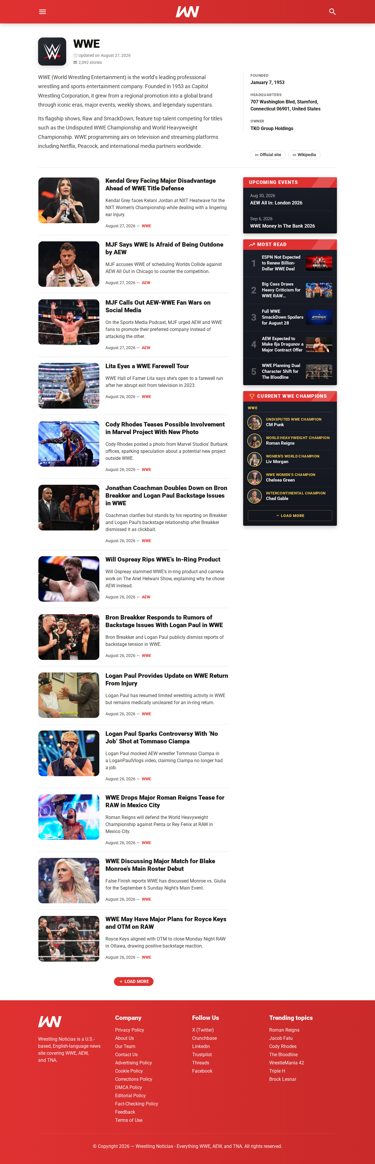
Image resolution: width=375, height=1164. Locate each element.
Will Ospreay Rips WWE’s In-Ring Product (162, 559)
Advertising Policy (133, 1063)
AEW (146, 282)
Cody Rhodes (282, 1046)
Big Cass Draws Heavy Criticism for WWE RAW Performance (281, 290)
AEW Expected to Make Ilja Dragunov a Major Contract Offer (283, 344)
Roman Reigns (284, 1030)
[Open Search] (332, 11)
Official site (270, 154)
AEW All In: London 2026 (276, 203)
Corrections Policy (133, 1079)
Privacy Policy (129, 1030)
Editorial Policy (130, 1095)
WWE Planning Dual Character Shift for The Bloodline (281, 371)
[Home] (50, 1022)
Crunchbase (204, 1038)
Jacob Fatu (281, 1038)
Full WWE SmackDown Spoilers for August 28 (283, 317)
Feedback (125, 1112)
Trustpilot (202, 1054)
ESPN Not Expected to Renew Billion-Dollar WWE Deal (281, 263)
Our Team (125, 1046)
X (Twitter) (203, 1030)
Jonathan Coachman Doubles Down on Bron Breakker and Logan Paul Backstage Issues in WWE (166, 495)
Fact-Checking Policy (136, 1104)
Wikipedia (307, 154)
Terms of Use (128, 1120)
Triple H (277, 1071)
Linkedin (201, 1046)
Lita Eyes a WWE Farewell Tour (147, 366)
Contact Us (126, 1054)
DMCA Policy (128, 1087)
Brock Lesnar (282, 1079)
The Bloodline (283, 1054)
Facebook (202, 1071)
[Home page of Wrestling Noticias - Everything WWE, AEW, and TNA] (187, 11)
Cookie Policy (129, 1071)
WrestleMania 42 (286, 1063)
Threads (200, 1063)
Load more (137, 981)
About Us (124, 1038)
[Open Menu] (42, 11)
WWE (146, 225)
